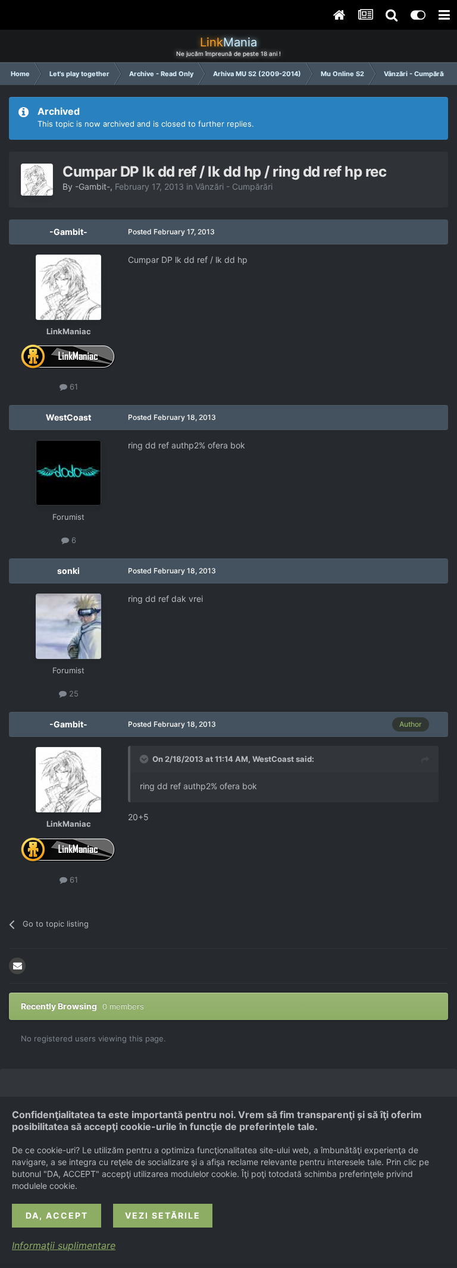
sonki (68, 571)
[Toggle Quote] (145, 759)
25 (73, 693)
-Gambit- (92, 186)
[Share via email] (17, 966)
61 (72, 386)
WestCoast (68, 417)
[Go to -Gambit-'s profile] (37, 180)
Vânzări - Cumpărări (234, 186)
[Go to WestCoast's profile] (68, 473)
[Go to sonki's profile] (68, 626)
